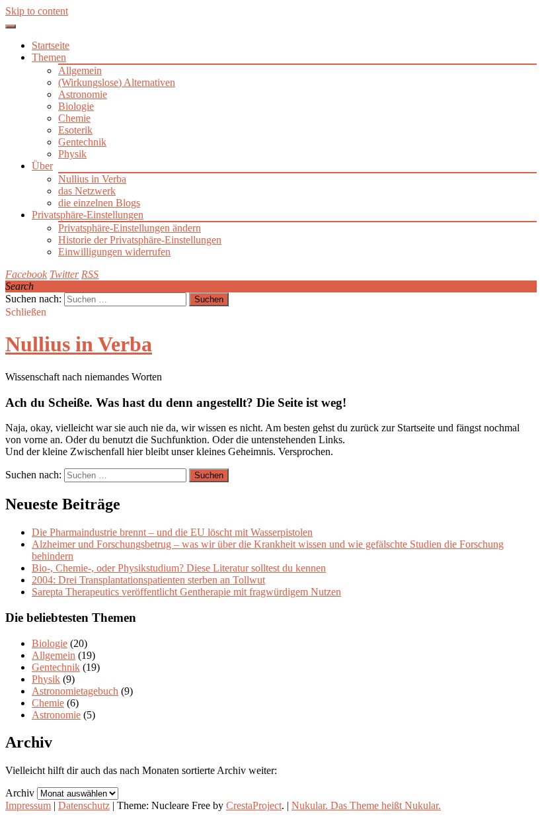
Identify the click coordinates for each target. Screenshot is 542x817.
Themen (49, 57)
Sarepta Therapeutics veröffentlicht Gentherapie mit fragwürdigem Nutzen (186, 591)
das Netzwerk (87, 190)
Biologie (76, 106)
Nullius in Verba (92, 179)
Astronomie (82, 94)
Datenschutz (84, 805)
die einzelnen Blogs (99, 202)
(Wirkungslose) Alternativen (116, 82)
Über (42, 165)
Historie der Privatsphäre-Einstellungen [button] (139, 239)
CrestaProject (254, 805)
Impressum (28, 805)
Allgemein (80, 70)
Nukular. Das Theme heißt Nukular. (366, 805)
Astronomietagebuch (75, 691)
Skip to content (36, 11)
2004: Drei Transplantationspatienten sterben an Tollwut (148, 579)
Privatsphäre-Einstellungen (87, 214)
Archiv (19, 792)
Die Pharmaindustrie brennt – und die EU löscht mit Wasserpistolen (172, 532)
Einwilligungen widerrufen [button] (114, 251)
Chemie (74, 118)
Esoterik (75, 130)
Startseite (50, 45)
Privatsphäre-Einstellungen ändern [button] (129, 228)
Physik (72, 153)
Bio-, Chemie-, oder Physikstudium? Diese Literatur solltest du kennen (179, 568)
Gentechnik (82, 142)
